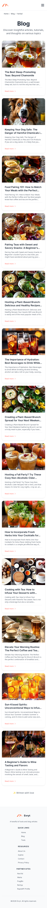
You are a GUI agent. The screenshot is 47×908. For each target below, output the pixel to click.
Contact (21, 859)
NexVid (20, 873)
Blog (13, 14)
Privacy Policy (23, 863)
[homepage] (6, 5)
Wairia (19, 877)
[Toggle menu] (42, 5)
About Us (21, 851)
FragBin (20, 881)
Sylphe (20, 855)
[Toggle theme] (37, 5)
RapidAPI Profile (23, 889)
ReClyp (20, 885)
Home (6, 14)
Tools (23, 840)
